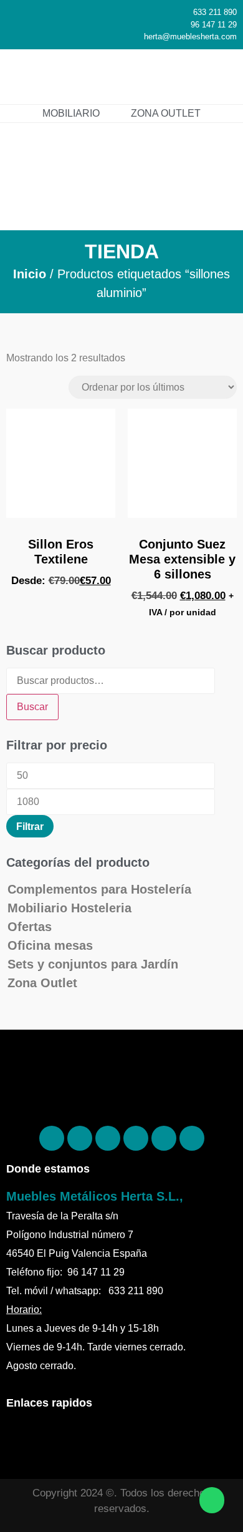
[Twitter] (135, 1138)
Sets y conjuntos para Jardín (92, 964)
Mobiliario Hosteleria (69, 908)
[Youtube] (191, 1138)
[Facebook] (51, 1138)
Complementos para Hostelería (99, 889)
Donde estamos (48, 1169)
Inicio (29, 274)
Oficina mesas (50, 945)
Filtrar (30, 826)
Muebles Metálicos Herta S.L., (94, 1196)
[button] (215, 76)
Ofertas (29, 927)
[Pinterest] (79, 1138)
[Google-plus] (163, 1138)
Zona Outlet (42, 983)
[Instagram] (107, 1138)
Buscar (32, 706)
